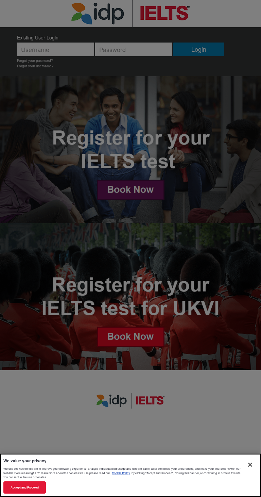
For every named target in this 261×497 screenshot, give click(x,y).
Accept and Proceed (24, 487)
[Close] (250, 464)
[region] (130, 475)
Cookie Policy (121, 473)
